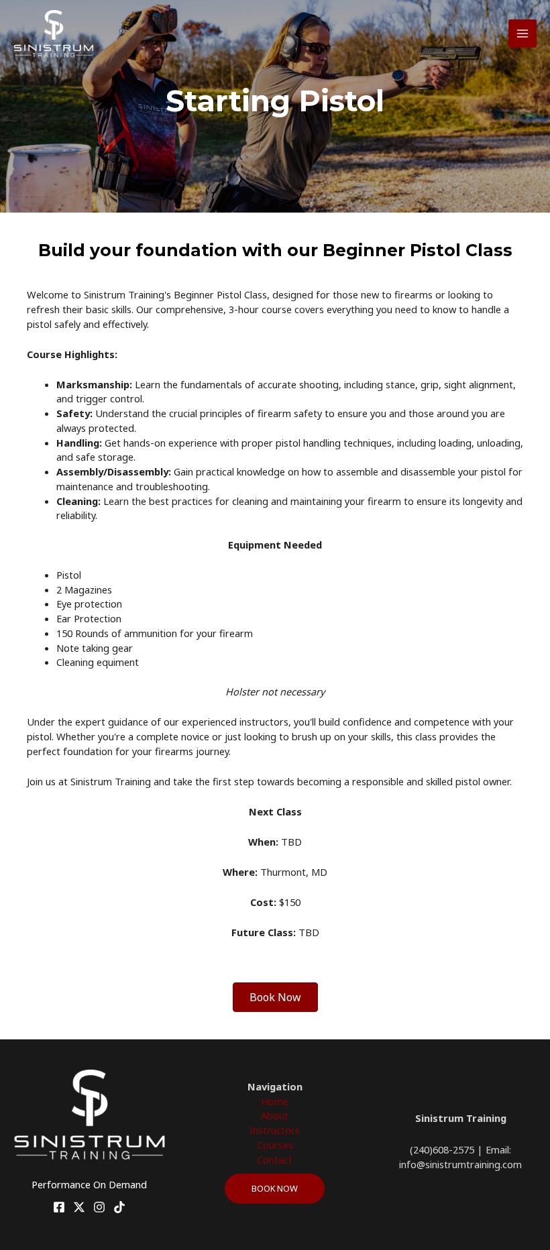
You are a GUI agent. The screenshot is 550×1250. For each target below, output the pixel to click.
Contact (274, 1159)
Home (274, 1101)
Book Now (275, 1188)
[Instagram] (99, 1207)
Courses (275, 1144)
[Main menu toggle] (522, 33)
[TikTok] (119, 1207)
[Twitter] (79, 1207)
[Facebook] (59, 1207)
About (274, 1115)
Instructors (275, 1130)
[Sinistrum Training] (53, 34)
